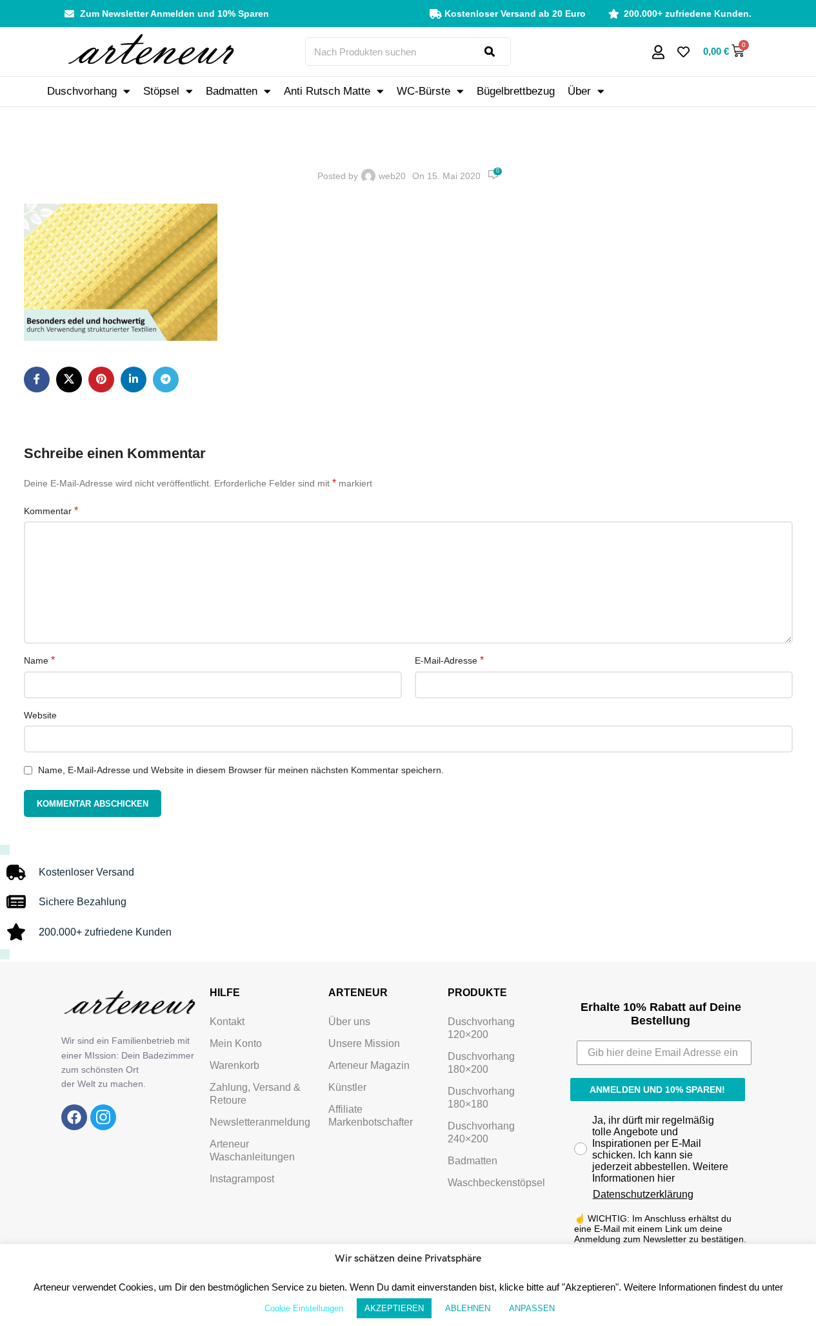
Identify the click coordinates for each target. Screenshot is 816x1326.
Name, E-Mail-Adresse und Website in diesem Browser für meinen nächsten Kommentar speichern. (241, 770)
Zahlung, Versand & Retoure (255, 1094)
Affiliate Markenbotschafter (370, 1116)
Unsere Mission (364, 1043)
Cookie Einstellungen (303, 1308)
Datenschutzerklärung (643, 1194)
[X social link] (69, 379)
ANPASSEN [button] (532, 1308)
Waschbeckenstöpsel (496, 1182)
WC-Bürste (423, 91)
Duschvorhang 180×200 (481, 1063)
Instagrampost (242, 1178)
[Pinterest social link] (101, 379)
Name (39, 660)
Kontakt (227, 1021)
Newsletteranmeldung (260, 1122)
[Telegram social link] (166, 379)
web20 (392, 176)
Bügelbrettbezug (516, 91)
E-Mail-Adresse (449, 660)
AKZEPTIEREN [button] (394, 1308)
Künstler (347, 1087)
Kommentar (51, 510)
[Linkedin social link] (133, 379)
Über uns (349, 1021)
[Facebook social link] (37, 379)
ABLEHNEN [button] (467, 1308)
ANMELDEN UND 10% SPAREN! (657, 1089)
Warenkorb (234, 1065)
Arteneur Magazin (369, 1065)
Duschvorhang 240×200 (481, 1132)
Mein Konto (236, 1043)
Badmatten (231, 91)
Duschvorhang (82, 91)
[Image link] (74, 1116)
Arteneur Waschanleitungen (252, 1150)
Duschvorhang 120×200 (481, 1028)
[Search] (497, 51)
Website (40, 715)
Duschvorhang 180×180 (481, 1098)
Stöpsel (161, 91)
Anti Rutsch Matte (327, 91)
